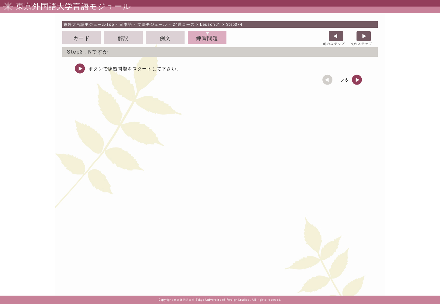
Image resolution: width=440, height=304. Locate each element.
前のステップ (334, 44)
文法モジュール (152, 24)
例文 (165, 38)
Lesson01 (210, 24)
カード (81, 38)
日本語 (125, 24)
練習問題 (207, 38)
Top (88, 24)
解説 (123, 38)
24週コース (184, 24)
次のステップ (361, 44)
